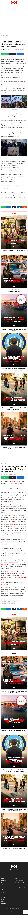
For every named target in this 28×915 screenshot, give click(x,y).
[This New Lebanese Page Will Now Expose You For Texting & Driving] (14, 271)
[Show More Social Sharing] (25, 54)
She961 (9, 202)
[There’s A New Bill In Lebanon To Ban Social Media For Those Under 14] (14, 389)
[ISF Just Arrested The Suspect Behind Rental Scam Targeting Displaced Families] (14, 350)
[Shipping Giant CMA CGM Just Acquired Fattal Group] (14, 310)
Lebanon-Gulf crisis (8, 505)
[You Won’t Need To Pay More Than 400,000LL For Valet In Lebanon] (14, 428)
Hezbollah (15, 517)
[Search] (26, 2)
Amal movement (21, 573)
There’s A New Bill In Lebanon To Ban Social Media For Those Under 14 (14, 408)
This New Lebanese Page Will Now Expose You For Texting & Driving (14, 290)
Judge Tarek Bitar (5, 579)
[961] (14, 2)
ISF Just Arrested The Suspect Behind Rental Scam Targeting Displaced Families (14, 369)
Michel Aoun (4, 564)
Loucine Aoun (5, 474)
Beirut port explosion (20, 577)
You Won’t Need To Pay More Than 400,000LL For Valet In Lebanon (14, 448)
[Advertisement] (14, 20)
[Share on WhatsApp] (5, 54)
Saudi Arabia (4, 543)
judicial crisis (4, 584)
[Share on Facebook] (20, 54)
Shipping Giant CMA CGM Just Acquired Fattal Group (14, 329)
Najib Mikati (12, 481)
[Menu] (2, 2)
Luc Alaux (4, 49)
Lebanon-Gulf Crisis (16, 601)
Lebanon (21, 58)
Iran (20, 534)
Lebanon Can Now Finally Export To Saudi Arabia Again (14, 251)
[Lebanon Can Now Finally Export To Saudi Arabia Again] (14, 232)
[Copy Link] (12, 54)
